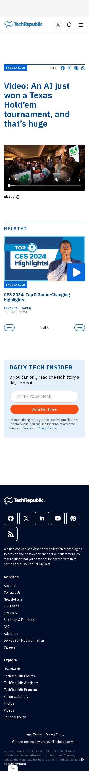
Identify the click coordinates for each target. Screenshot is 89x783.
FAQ (7, 627)
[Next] (79, 327)
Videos (9, 710)
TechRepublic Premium (20, 690)
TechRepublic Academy (21, 683)
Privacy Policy (47, 428)
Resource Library (16, 696)
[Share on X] (69, 68)
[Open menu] (81, 25)
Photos (9, 703)
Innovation (15, 67)
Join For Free (44, 409)
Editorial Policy (15, 717)
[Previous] (9, 327)
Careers (10, 647)
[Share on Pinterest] (76, 68)
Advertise (11, 634)
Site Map (10, 613)
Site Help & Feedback (20, 620)
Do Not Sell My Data (37, 564)
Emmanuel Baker (17, 308)
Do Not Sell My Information (24, 640)
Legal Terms (33, 734)
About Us (10, 585)
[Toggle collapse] (13, 768)
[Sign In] (58, 25)
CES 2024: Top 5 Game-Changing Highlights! (37, 297)
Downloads (12, 669)
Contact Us (12, 592)
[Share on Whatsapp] (83, 68)
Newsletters (13, 599)
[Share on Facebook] (63, 68)
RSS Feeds (11, 606)
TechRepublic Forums (19, 676)
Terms (27, 428)
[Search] (69, 25)
